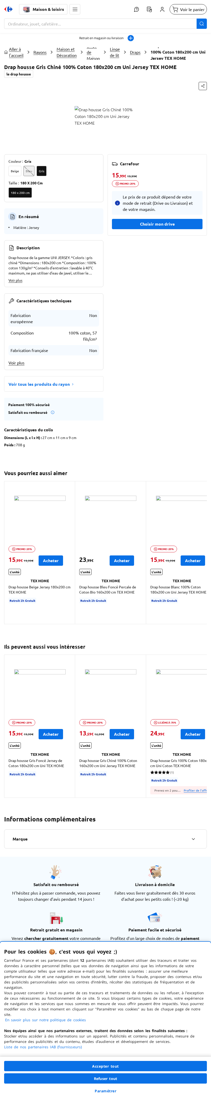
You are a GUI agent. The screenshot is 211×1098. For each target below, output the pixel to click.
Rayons (40, 52)
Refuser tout (105, 1078)
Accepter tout (105, 1066)
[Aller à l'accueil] (8, 9)
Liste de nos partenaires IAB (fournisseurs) (43, 1046)
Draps (135, 52)
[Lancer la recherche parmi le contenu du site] (202, 24)
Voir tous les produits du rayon (39, 384)
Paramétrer (105, 1090)
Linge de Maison (93, 52)
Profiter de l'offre (196, 790)
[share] (203, 86)
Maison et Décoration (67, 52)
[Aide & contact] (136, 9)
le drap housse (18, 74)
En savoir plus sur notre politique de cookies (45, 1019)
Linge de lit (115, 52)
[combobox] (105, 24)
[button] (74, 9)
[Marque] (193, 839)
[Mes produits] (149, 9)
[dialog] (105, 1020)
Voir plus (15, 280)
